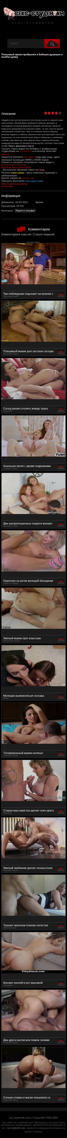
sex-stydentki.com (16, 1128)
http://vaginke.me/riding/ (14, 183)
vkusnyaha (7, 186)
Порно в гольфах (25, 211)
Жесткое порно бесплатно (16, 167)
